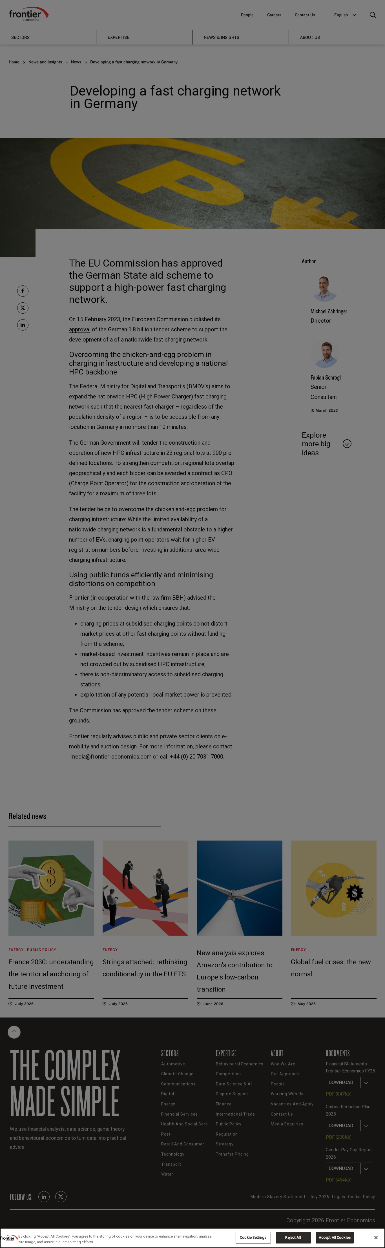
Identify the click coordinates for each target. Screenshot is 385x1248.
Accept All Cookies (335, 1237)
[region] (192, 1238)
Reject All (293, 1237)
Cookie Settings (253, 1237)
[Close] (376, 1237)
